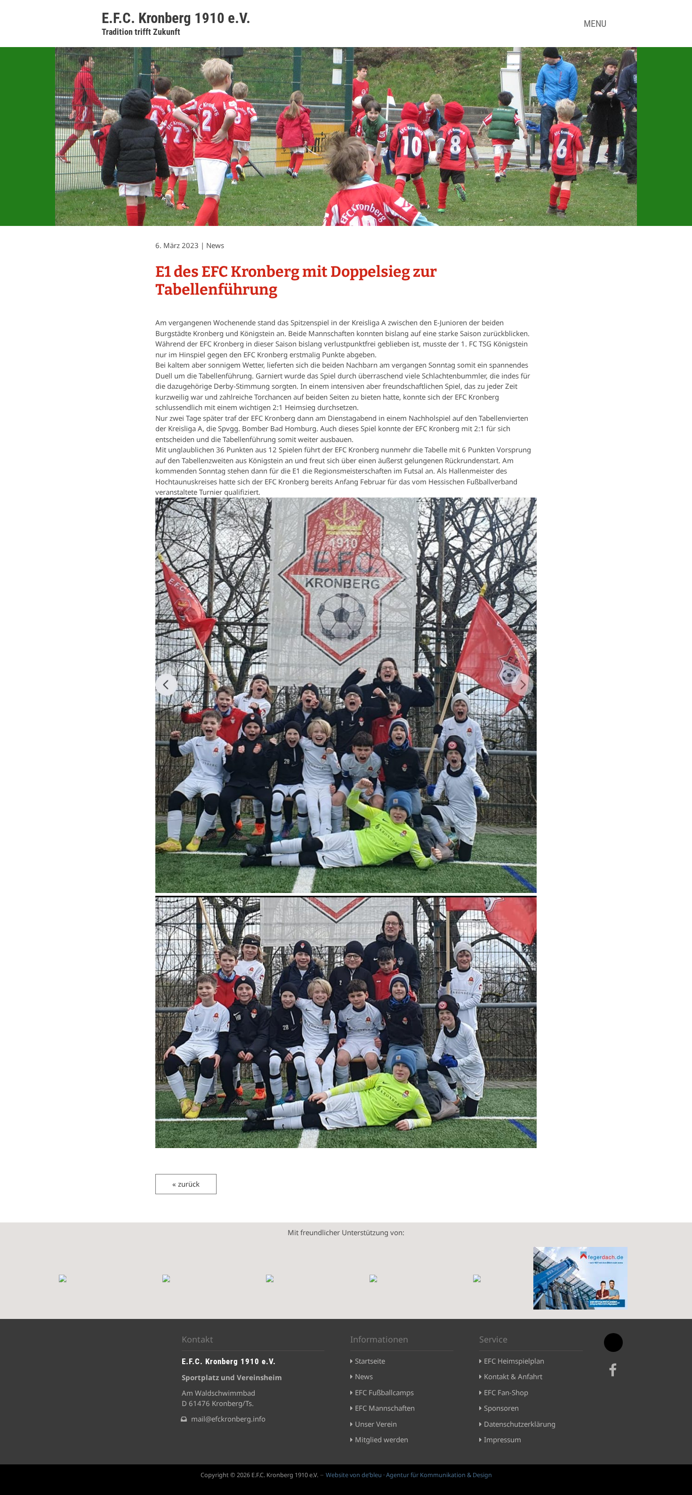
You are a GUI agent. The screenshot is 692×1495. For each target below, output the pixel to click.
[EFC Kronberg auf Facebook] (614, 1376)
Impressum (502, 1439)
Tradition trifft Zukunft (141, 32)
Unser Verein (376, 1424)
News (364, 1376)
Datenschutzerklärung (519, 1424)
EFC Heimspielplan (514, 1361)
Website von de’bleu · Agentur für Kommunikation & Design (409, 1475)
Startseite (370, 1361)
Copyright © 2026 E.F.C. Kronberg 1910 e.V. (259, 1475)
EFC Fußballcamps (384, 1392)
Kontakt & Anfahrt (513, 1376)
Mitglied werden (381, 1439)
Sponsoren (501, 1408)
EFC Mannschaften (385, 1408)
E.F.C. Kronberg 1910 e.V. (176, 18)
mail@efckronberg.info (228, 1418)
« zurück (186, 1184)
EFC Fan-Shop (506, 1392)
